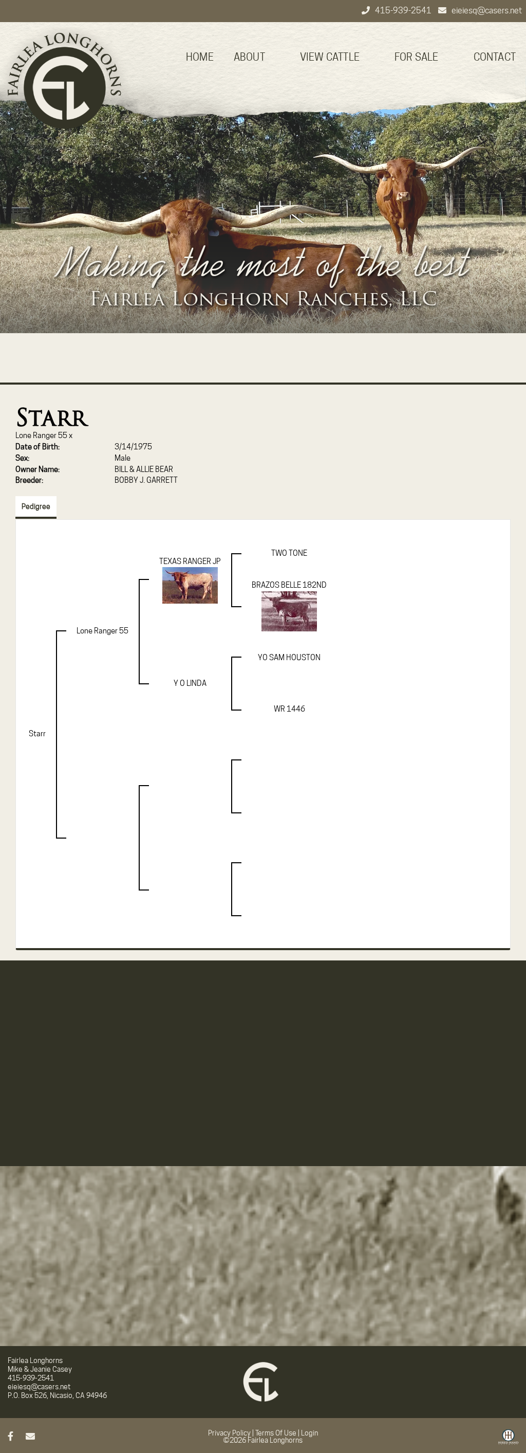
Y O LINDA (190, 683)
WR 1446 (289, 709)
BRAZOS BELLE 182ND (289, 585)
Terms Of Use (275, 1433)
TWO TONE (289, 553)
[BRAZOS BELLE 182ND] (289, 610)
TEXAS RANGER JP (190, 561)
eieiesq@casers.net (487, 10)
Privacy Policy (229, 1433)
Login (309, 1433)
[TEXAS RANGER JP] (190, 585)
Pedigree (36, 506)
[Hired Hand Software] (508, 1440)
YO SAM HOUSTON (289, 657)
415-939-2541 (404, 10)
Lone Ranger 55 (41, 435)
